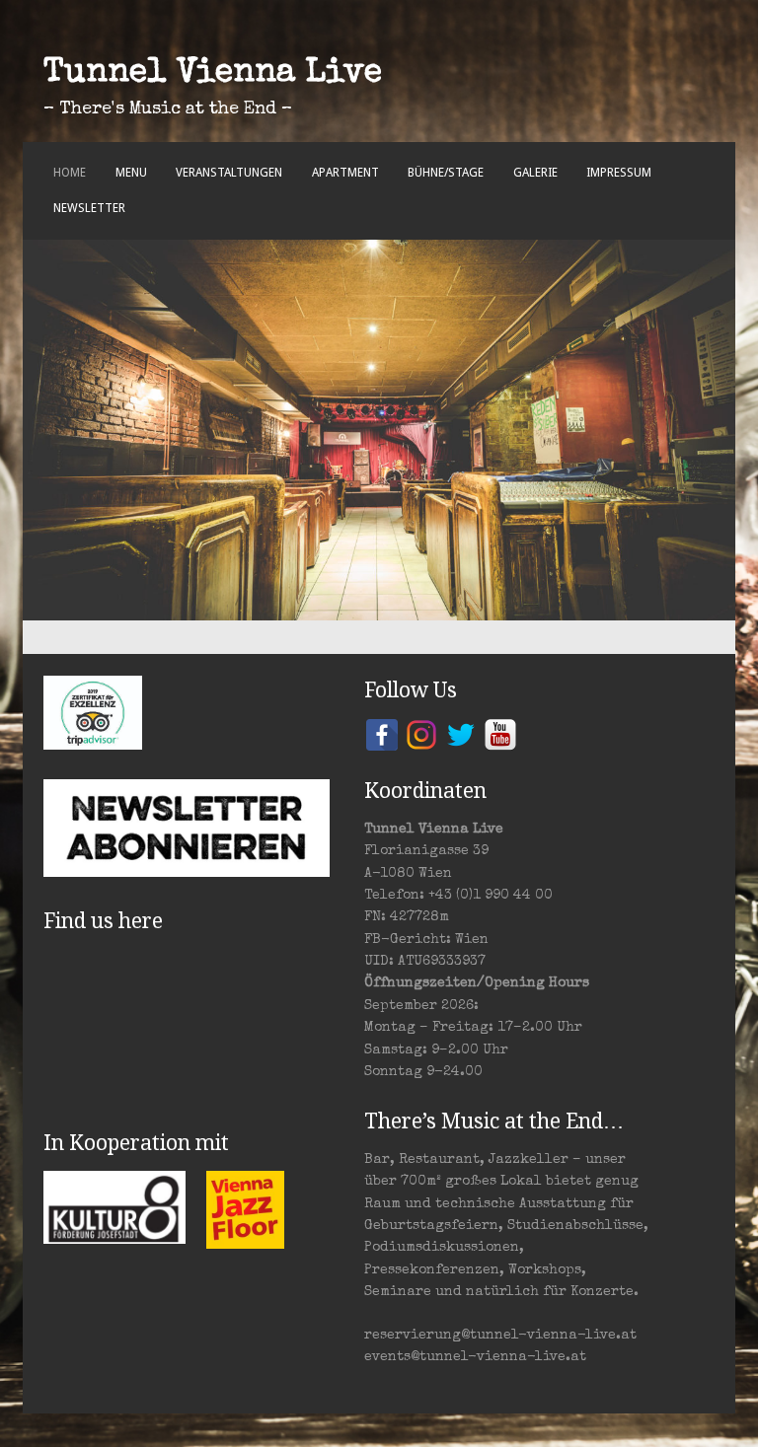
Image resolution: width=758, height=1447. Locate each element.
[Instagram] (421, 734)
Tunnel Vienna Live (212, 74)
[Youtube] (500, 734)
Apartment (345, 173)
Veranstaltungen (229, 173)
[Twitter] (461, 734)
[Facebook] (382, 734)
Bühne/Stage (446, 173)
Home (69, 173)
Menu (131, 173)
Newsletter (89, 208)
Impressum (618, 173)
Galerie (535, 173)
